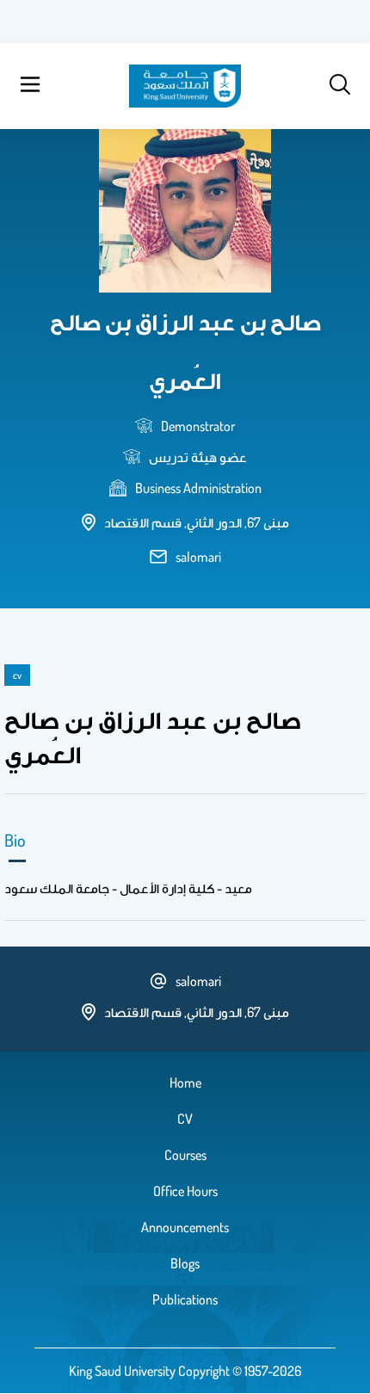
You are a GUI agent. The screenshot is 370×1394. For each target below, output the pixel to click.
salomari (198, 556)
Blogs (185, 1263)
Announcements (185, 1227)
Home (185, 1082)
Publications (185, 1299)
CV (185, 1118)
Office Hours (185, 1191)
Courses (185, 1154)
